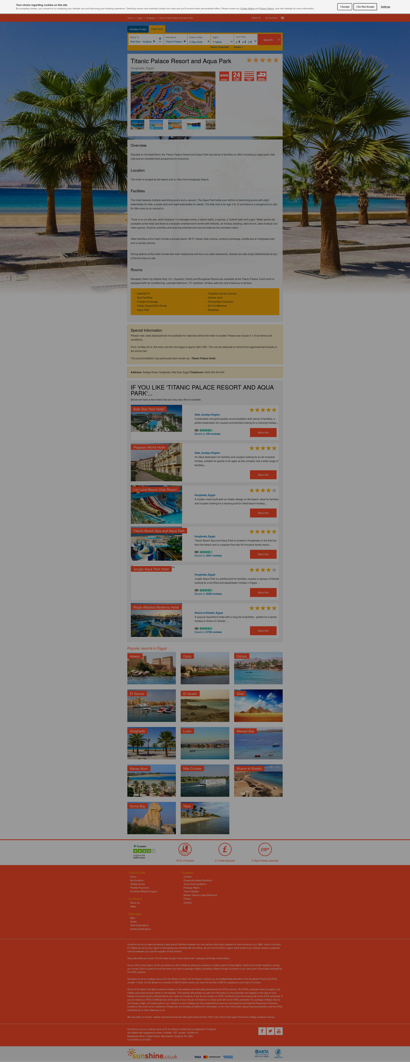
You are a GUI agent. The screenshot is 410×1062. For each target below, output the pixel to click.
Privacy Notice (266, 8)
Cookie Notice (247, 8)
